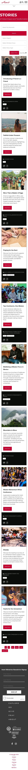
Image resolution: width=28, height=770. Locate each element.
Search (14, 33)
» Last (21, 648)
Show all (5, 650)
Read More (7, 94)
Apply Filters (14, 52)
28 (12, 647)
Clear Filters (22, 52)
